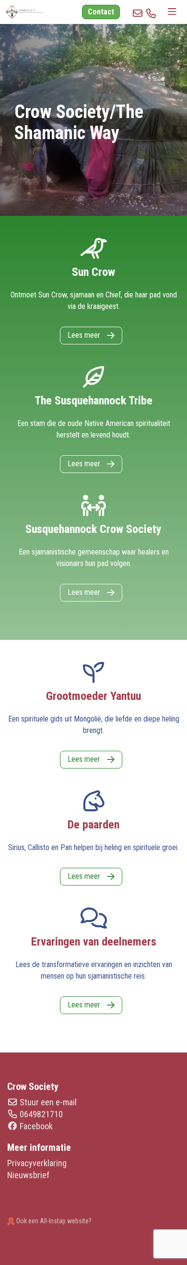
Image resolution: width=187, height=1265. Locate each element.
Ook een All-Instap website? (53, 1221)
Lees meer (85, 335)
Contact (101, 11)
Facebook (36, 1126)
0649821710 (41, 1114)
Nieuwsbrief (28, 1175)
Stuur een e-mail (48, 1102)
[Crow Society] (21, 12)
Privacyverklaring (37, 1163)
